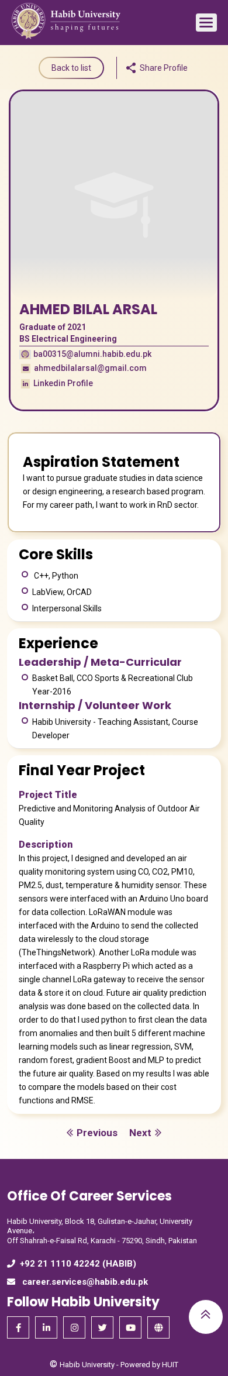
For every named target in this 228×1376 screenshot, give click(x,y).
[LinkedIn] (46, 1327)
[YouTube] (130, 1327)
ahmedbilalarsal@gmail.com (89, 368)
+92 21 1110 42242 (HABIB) (78, 1263)
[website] (158, 1327)
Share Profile (164, 68)
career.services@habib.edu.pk (84, 1282)
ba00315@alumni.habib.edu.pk (92, 354)
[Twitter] (102, 1327)
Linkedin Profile (62, 383)
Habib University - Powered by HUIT (119, 1364)
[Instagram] (74, 1327)
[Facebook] (18, 1327)
